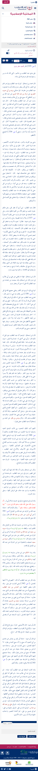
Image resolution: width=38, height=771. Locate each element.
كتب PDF (30, 19)
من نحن (9, 746)
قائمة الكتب (29, 30)
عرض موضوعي (28, 34)
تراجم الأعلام (28, 38)
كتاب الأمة (29, 23)
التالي (5, 723)
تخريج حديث (22, 736)
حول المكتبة (29, 27)
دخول (5, 2)
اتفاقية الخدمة (22, 746)
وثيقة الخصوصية (32, 746)
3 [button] (31, 60)
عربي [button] (33, 2)
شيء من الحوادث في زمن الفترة (15, 44)
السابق (9, 723)
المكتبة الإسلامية (21, 13)
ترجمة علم (32, 736)
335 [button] (17, 61)
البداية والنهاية (26, 44)
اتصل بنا (15, 746)
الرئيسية (32, 44)
